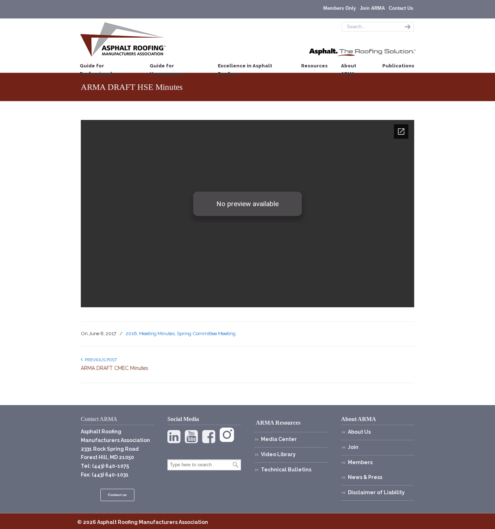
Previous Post (100, 359)
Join (353, 447)
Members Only (339, 8)
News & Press (365, 477)
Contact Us (401, 8)
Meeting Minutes (157, 333)
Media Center (279, 439)
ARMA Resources (278, 423)
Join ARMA (372, 8)
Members (360, 462)
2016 (131, 333)
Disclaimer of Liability (376, 492)
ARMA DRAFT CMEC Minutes (114, 368)
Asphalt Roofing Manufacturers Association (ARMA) (123, 39)
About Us (359, 432)
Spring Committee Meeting (206, 333)
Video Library (278, 454)
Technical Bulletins (286, 469)
